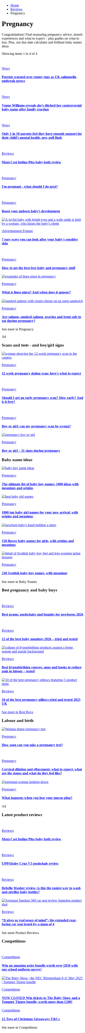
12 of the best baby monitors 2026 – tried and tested (40, 639)
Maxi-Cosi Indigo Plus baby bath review (31, 162)
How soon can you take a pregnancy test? (32, 745)
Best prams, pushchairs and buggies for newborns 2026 (42, 614)
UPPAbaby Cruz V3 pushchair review (30, 863)
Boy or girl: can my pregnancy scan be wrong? (36, 426)
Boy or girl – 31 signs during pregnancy (31, 450)
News (6, 68)
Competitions (11, 957)
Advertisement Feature (17, 231)
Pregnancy (9, 178)
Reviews (16, 9)
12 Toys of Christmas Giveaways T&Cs (31, 1019)
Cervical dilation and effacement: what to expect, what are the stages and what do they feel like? (42, 771)
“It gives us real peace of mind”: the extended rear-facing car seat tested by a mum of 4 (39, 922)
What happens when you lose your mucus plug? (37, 798)
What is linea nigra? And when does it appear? (36, 292)
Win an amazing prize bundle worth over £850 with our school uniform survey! (40, 967)
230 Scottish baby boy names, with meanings (34, 573)
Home (14, 5)
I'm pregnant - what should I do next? (30, 186)
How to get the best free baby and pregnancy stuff (38, 268)
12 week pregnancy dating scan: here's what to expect (41, 373)
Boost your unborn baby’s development (31, 211)
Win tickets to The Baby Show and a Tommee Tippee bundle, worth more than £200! (41, 1000)
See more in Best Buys (17, 712)
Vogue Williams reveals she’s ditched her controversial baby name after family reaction (42, 107)
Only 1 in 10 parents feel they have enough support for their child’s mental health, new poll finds (42, 135)
